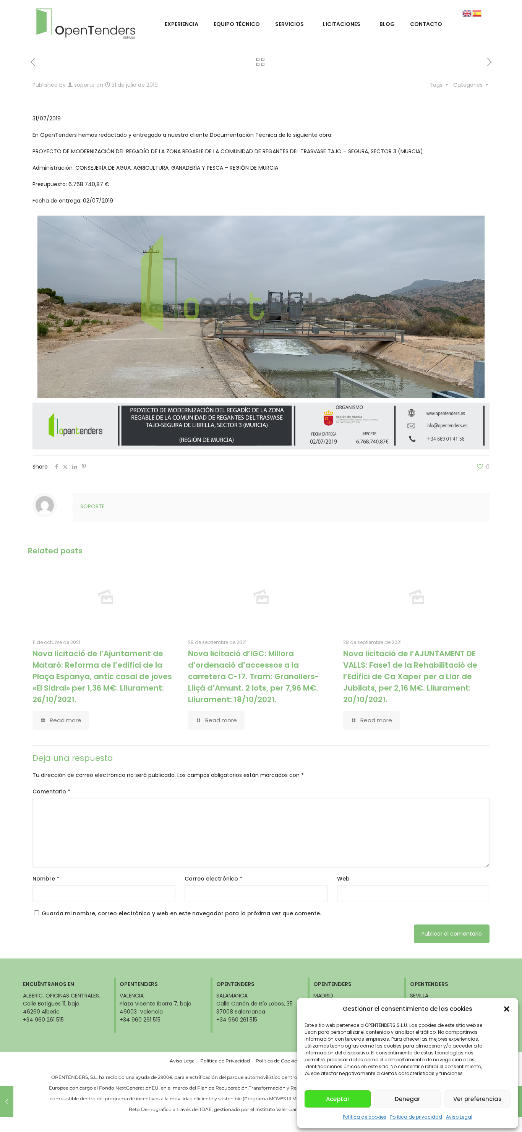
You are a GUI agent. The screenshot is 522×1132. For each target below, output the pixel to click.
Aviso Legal (459, 1117)
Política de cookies (364, 1117)
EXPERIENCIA (181, 24)
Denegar (407, 1099)
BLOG (387, 24)
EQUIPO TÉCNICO (237, 24)
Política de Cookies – (280, 1061)
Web (343, 878)
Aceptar (338, 1099)
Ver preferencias (477, 1099)
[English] (467, 13)
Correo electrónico (213, 878)
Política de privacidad (416, 1117)
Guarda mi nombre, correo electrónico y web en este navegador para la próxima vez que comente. (181, 913)
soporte (84, 85)
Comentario (51, 791)
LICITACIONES (341, 24)
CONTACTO (426, 24)
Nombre (45, 878)
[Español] (477, 13)
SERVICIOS (289, 24)
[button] (507, 1009)
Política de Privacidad (225, 1061)
